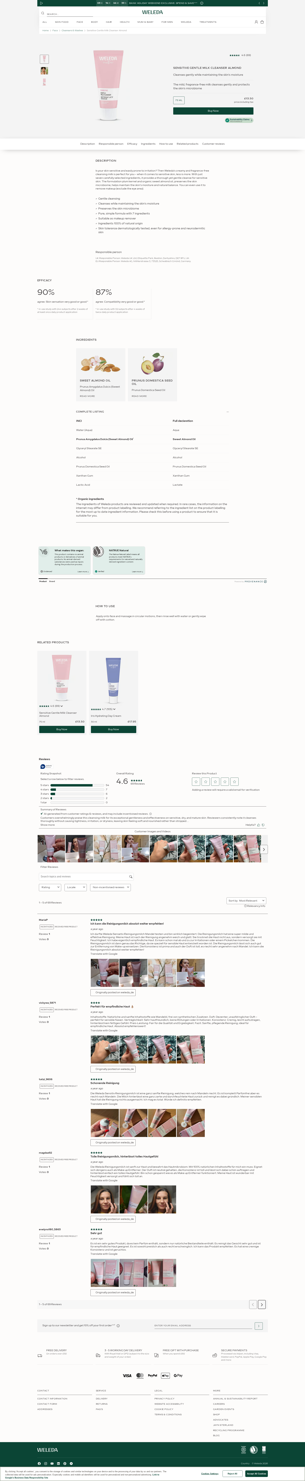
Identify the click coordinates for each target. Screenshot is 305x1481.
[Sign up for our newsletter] (259, 1326)
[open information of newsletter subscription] (118, 1326)
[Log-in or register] (256, 22)
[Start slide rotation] (41, 3)
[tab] (44, 59)
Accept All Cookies (256, 1473)
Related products (187, 143)
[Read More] (243, 1450)
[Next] (263, 3)
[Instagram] (46, 1463)
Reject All (232, 1473)
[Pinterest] (65, 1463)
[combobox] (179, 100)
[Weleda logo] (152, 12)
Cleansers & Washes (72, 30)
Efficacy (132, 143)
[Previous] (259, 3)
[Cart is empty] (262, 22)
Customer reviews (213, 143)
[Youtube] (52, 1463)
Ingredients (148, 143)
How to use (166, 143)
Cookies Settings (209, 1473)
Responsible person (111, 143)
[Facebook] (39, 1463)
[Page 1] (44, 59)
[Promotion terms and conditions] (202, 3)
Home (45, 30)
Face (55, 30)
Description (87, 143)
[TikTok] (71, 1463)
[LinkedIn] (58, 1463)
